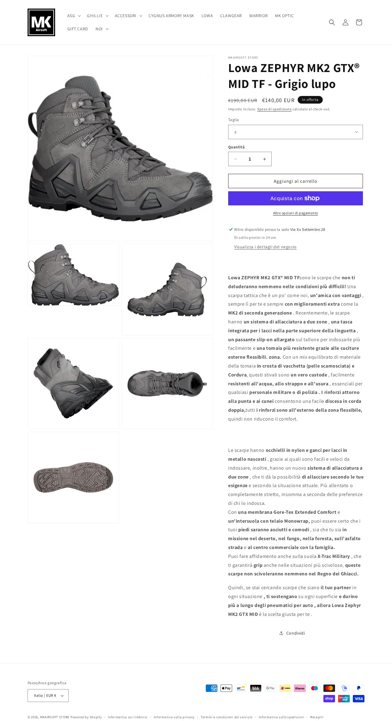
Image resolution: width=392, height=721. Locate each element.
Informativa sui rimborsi (128, 717)
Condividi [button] (295, 633)
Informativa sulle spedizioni (281, 717)
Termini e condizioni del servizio (227, 717)
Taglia (233, 119)
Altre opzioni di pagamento (295, 213)
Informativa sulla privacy (174, 717)
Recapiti (317, 717)
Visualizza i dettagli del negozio (265, 247)
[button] (74, 15)
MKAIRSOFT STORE (55, 717)
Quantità (236, 147)
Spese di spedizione (274, 109)
